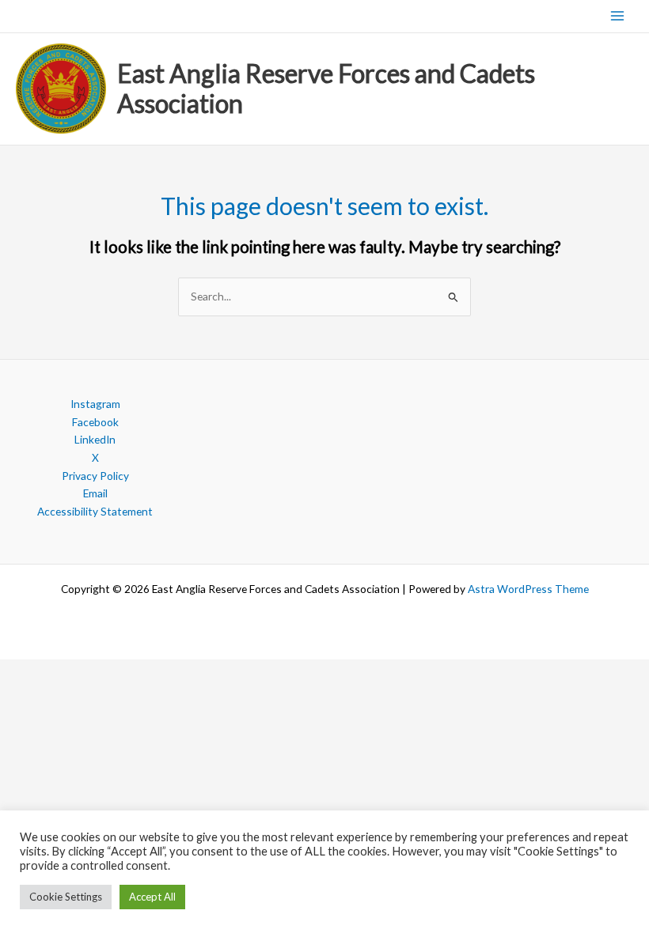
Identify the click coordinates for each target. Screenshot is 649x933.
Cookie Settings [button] (65, 896)
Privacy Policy (95, 475)
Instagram (95, 403)
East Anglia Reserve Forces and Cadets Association (326, 88)
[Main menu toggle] (618, 16)
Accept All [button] (152, 896)
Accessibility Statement (95, 511)
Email (95, 493)
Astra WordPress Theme (528, 588)
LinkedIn (95, 439)
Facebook (95, 422)
